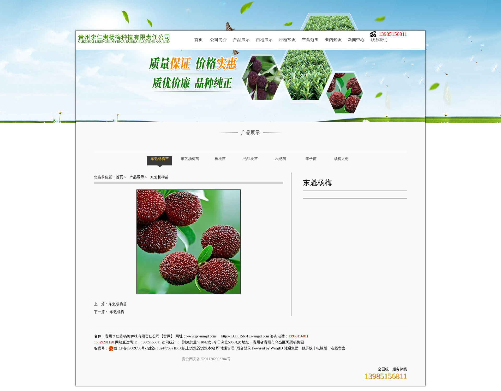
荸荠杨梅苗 (190, 159)
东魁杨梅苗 (160, 159)
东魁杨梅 (116, 312)
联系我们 (379, 39)
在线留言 (338, 348)
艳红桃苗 (250, 159)
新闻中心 (356, 39)
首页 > (121, 177)
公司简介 (218, 39)
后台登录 (243, 348)
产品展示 (241, 39)
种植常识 (287, 39)
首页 (198, 39)
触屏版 (307, 348)
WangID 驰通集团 (285, 348)
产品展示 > (138, 177)
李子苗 (311, 159)
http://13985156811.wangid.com (245, 336)
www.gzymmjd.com (201, 336)
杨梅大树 (341, 159)
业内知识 (333, 39)
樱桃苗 (220, 159)
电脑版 (321, 348)
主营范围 (310, 39)
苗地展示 (264, 39)
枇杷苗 (280, 159)
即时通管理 (225, 348)
